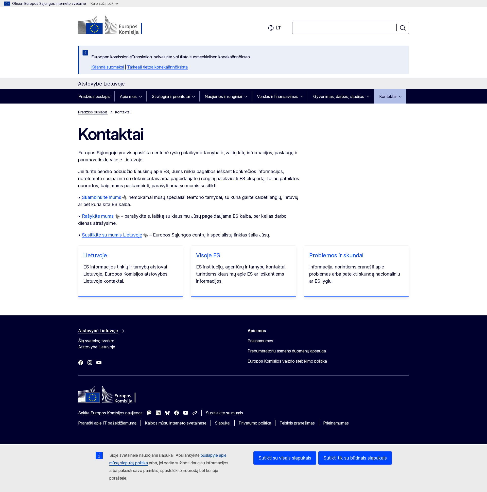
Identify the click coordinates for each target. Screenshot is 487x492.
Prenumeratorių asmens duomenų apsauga (287, 350)
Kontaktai (387, 96)
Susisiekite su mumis (224, 412)
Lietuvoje (95, 255)
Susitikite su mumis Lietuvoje (112, 234)
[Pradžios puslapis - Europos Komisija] (119, 25)
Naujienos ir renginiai (223, 96)
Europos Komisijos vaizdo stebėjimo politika (287, 361)
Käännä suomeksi (107, 67)
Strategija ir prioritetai (171, 96)
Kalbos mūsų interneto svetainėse (175, 423)
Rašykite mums (98, 216)
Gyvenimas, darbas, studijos (338, 96)
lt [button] (278, 27)
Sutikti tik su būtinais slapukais (355, 458)
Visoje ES (208, 255)
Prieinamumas (260, 340)
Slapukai (222, 423)
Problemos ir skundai (336, 255)
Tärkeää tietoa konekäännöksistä (157, 67)
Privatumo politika (255, 423)
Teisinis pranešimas (297, 423)
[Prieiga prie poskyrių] (142, 96)
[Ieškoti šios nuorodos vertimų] (124, 197)
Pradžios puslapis (94, 96)
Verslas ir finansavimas (277, 96)
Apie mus (128, 96)
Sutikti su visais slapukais (284, 458)
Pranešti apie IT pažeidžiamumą (107, 423)
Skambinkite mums (101, 197)
